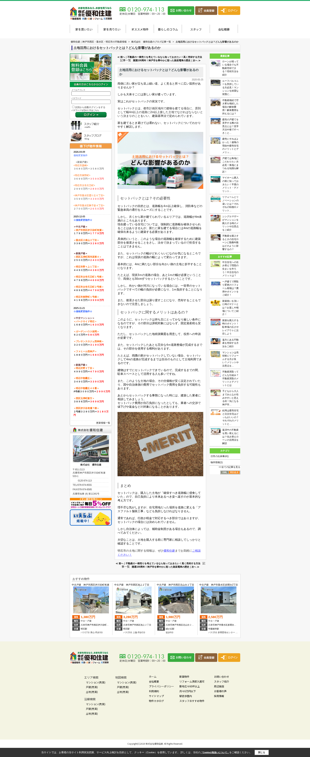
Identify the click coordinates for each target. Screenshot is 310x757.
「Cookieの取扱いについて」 (215, 752)
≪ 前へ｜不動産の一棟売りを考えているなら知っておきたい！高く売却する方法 (159, 57)
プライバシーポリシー (161, 686)
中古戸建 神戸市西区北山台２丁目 (175, 584)
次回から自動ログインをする (90, 107)
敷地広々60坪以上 (189, 686)
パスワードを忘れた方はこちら (85, 110)
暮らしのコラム (168, 29)
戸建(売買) (92, 687)
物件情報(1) (217, 462)
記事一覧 (125, 60)
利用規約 (154, 691)
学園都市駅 (213, 629)
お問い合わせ (221, 676)
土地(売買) (92, 692)
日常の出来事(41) (220, 456)
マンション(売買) (95, 682)
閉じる (261, 752)
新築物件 (184, 676)
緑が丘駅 (170, 629)
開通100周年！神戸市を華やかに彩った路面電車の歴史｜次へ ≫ (167, 60)
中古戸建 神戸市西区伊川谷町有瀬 (90, 584)
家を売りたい (112, 29)
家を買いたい (84, 29)
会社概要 (224, 29)
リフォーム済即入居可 (192, 681)
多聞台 (231, 625)
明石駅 (84, 629)
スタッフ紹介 (221, 681)
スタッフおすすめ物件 (192, 701)
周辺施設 (219, 686)
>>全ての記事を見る (229, 467)
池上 (142, 625)
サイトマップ (156, 696)
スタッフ (196, 29)
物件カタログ (156, 701)
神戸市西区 (92, 625)
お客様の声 (220, 691)
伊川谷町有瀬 (104, 625)
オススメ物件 (140, 29)
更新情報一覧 (103, 422)
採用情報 (219, 696)
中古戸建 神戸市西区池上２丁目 (131, 584)
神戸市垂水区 (221, 625)
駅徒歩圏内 (185, 696)
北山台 (186, 625)
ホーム (152, 676)
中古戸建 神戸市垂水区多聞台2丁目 (218, 584)
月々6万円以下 (187, 691)
